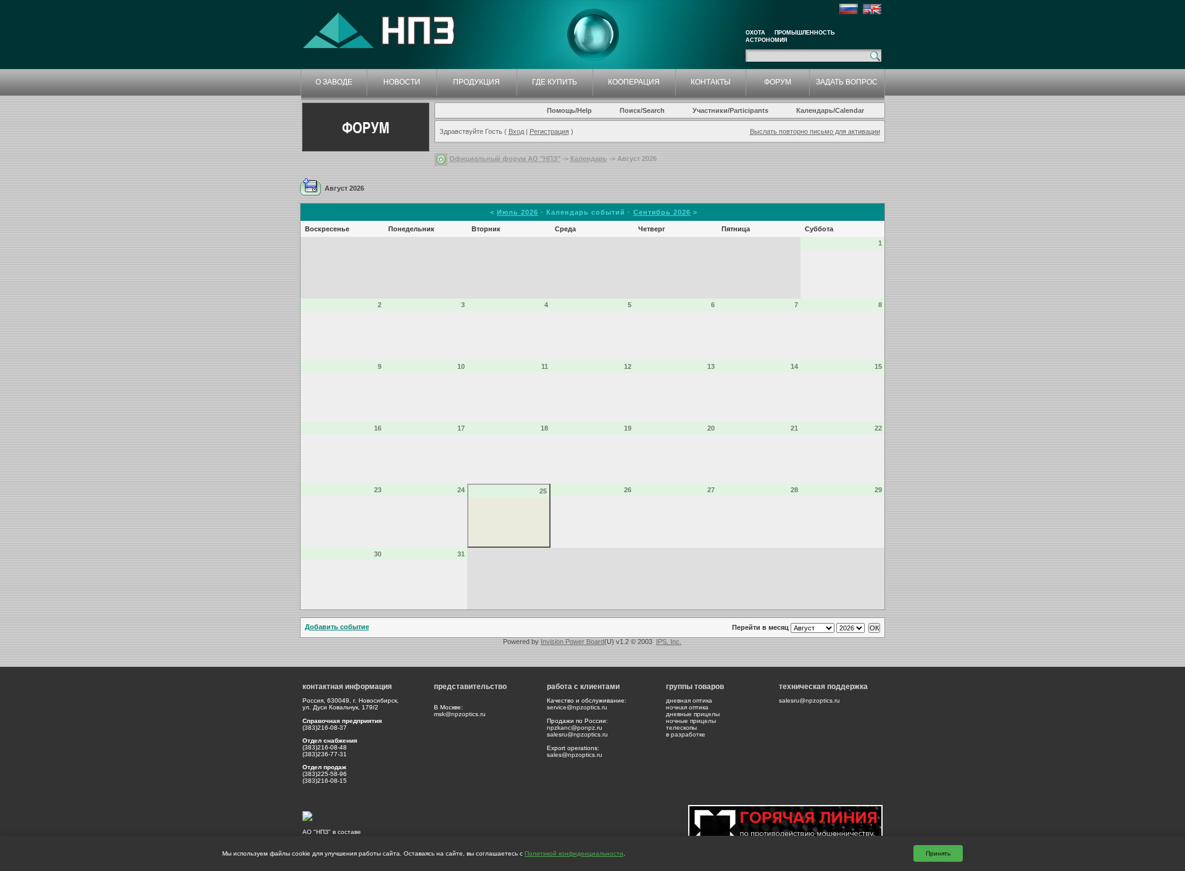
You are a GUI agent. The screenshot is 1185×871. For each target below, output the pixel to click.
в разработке (685, 734)
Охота (755, 33)
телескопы (681, 727)
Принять (938, 853)
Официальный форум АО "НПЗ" (504, 158)
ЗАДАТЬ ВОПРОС (847, 82)
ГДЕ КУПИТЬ (554, 82)
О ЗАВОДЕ (333, 82)
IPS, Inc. (668, 641)
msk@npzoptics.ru (460, 714)
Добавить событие (337, 626)
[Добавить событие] (310, 186)
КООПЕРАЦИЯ (634, 82)
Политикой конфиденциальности (574, 853)
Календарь (588, 158)
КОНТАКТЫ (711, 82)
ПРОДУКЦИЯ (476, 82)
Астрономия (766, 40)
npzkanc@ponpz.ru (574, 727)
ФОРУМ (777, 82)
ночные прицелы (691, 720)
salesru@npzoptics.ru (577, 734)
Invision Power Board (572, 641)
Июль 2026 (517, 212)
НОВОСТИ (401, 82)
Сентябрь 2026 (662, 212)
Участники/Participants (730, 110)
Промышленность (804, 33)
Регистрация (549, 131)
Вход (516, 131)
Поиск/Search (642, 110)
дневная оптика (689, 700)
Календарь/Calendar (830, 110)
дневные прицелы (693, 714)
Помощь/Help (569, 110)
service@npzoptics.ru (577, 707)
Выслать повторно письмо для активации (815, 131)
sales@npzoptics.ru (574, 754)
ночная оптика (687, 707)
